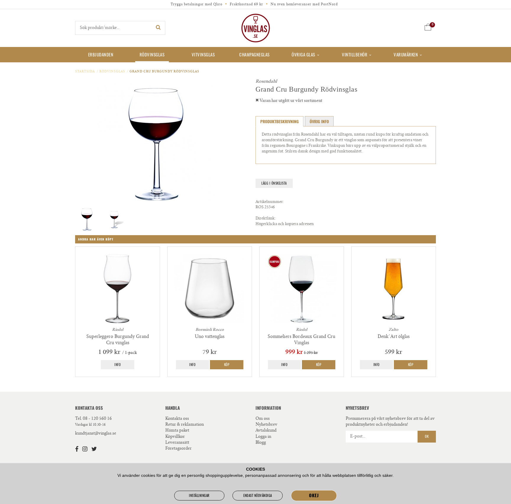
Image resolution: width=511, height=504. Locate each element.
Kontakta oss (177, 419)
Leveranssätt (177, 443)
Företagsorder (178, 449)
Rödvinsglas (152, 55)
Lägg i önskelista (274, 183)
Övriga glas (303, 55)
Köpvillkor (175, 437)
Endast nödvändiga (257, 495)
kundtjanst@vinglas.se (95, 434)
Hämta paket (177, 431)
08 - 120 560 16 (97, 419)
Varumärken (406, 55)
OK (426, 436)
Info (117, 364)
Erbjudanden (101, 55)
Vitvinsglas (203, 55)
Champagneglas (254, 55)
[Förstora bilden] (156, 142)
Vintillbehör (354, 55)
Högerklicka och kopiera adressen (285, 224)
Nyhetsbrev (266, 425)
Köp (226, 364)
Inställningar (199, 495)
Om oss (263, 419)
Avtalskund (266, 431)
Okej (313, 495)
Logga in (263, 437)
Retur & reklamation (184, 425)
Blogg (261, 443)
